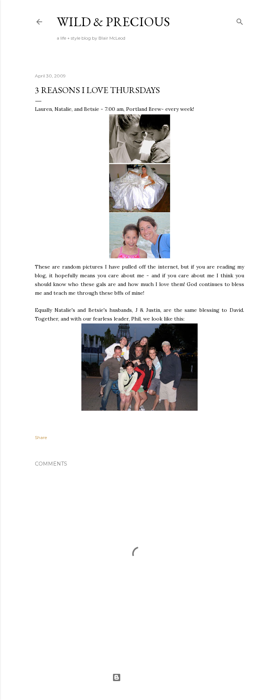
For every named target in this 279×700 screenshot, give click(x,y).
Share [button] (41, 437)
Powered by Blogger (145, 677)
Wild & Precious (113, 21)
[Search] (239, 20)
